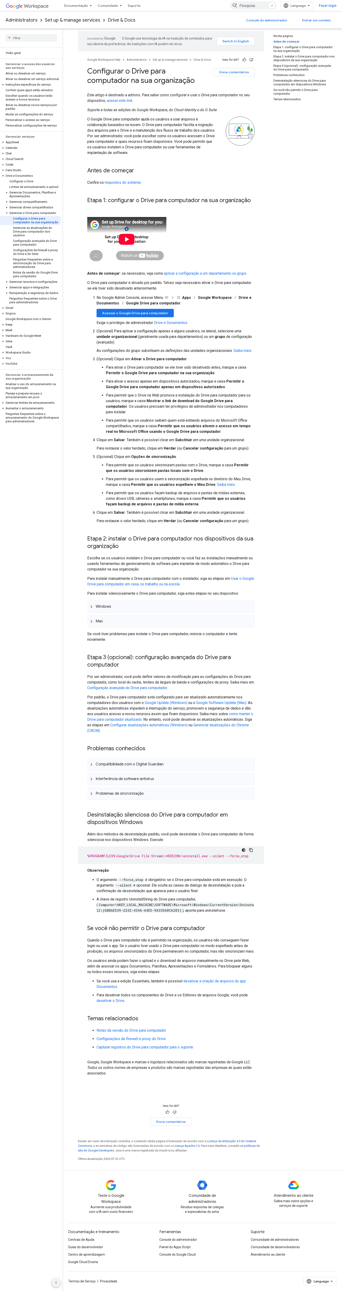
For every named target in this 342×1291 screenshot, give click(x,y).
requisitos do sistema (123, 182)
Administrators (21, 20)
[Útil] (244, 59)
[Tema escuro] (243, 850)
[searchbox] (31, 38)
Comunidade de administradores (275, 1239)
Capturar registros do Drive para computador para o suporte (145, 1047)
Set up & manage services (72, 20)
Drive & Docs (121, 20)
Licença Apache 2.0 (186, 1146)
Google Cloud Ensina (83, 1262)
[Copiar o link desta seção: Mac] (107, 621)
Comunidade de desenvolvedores (275, 1247)
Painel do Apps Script (175, 1247)
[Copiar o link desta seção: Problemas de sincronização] (148, 793)
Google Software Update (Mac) (221, 703)
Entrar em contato (316, 20)
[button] (30, 84)
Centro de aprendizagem (86, 1254)
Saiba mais (242, 350)
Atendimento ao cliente (268, 1254)
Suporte (134, 5)
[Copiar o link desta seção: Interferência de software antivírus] (158, 778)
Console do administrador (266, 20)
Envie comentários (234, 72)
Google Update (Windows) (166, 703)
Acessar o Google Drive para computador (135, 313)
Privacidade (108, 1281)
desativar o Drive (110, 1000)
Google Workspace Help (104, 59)
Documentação (76, 5)
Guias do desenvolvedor (85, 1247)
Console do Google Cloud (177, 1254)
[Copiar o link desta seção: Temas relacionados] (143, 1019)
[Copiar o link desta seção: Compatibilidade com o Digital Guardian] (168, 764)
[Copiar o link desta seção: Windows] (116, 606)
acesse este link (119, 100)
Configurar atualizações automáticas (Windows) (149, 725)
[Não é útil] (251, 59)
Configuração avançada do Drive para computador (127, 688)
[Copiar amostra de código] (251, 850)
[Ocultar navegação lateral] (56, 1282)
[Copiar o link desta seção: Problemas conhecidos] (150, 749)
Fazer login (327, 5)
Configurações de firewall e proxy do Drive (131, 1039)
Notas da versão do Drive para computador (131, 1030)
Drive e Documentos (170, 322)
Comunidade (108, 5)
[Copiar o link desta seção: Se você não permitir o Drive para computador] (210, 928)
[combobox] (253, 5)
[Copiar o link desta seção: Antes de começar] (138, 171)
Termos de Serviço (82, 1281)
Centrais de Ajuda (81, 1239)
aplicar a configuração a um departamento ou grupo (205, 273)
